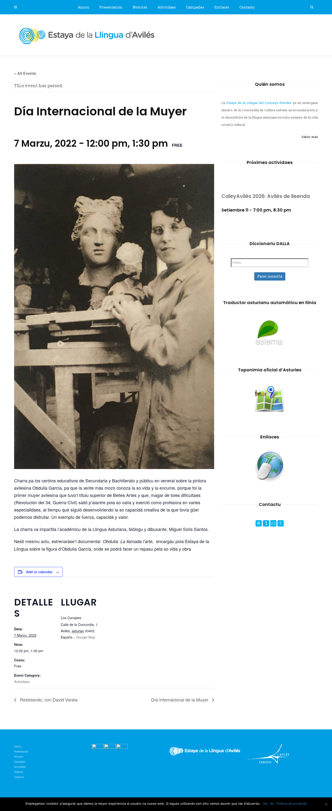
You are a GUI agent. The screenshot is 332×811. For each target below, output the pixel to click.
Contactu (246, 7)
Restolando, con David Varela (48, 699)
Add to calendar (39, 571)
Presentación (110, 7)
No (272, 803)
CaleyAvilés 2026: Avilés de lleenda (265, 196)
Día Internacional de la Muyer (180, 699)
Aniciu (83, 7)
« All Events (25, 73)
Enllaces (221, 7)
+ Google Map (84, 637)
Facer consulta (269, 276)
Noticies (140, 7)
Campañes (195, 7)
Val (265, 803)
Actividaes (166, 7)
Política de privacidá (291, 803)
